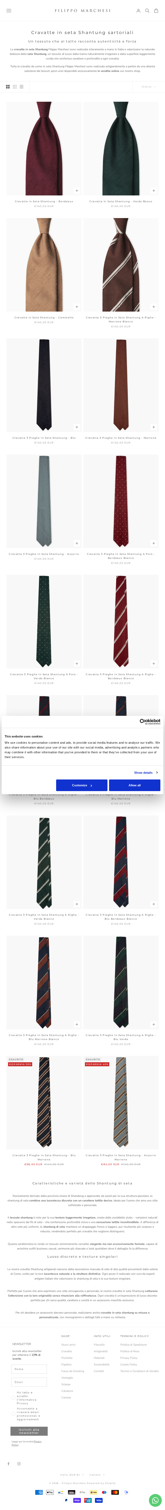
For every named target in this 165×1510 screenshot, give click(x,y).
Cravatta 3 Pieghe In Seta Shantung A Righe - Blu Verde (121, 1037)
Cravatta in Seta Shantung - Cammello (44, 317)
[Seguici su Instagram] (19, 1464)
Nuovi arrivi (68, 1345)
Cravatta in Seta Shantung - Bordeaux (44, 201)
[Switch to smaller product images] (14, 86)
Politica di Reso (129, 1351)
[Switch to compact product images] (21, 86)
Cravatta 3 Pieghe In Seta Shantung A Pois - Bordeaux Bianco (121, 555)
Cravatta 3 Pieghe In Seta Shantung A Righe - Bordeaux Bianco (121, 676)
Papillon (66, 1364)
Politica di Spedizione (133, 1345)
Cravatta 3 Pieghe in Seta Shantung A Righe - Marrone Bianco (121, 319)
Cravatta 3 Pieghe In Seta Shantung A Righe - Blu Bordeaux (44, 796)
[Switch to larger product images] (8, 86)
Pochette (66, 1358)
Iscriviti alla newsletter (29, 1431)
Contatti (99, 1371)
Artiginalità (100, 1351)
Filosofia (99, 1345)
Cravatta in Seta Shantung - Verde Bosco (120, 201)
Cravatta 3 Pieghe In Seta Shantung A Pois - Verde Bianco (44, 676)
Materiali (99, 1358)
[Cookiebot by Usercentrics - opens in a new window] (142, 722)
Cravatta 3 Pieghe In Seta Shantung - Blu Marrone (44, 1157)
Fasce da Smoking (72, 1371)
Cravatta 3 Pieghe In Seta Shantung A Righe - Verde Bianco (44, 916)
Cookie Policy (128, 1364)
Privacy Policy (128, 1358)
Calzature (67, 1391)
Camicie (66, 1397)
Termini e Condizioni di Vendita (139, 1371)
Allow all (135, 785)
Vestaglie (67, 1378)
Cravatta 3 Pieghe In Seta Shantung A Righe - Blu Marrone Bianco (44, 1037)
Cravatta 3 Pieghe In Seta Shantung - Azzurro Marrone (121, 1157)
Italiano (95, 1474)
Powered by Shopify (101, 1483)
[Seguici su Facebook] (8, 1464)
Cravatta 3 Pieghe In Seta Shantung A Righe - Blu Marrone (121, 796)
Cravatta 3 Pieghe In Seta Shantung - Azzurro (44, 553)
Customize (79, 785)
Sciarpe (65, 1384)
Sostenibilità (101, 1364)
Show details (143, 772)
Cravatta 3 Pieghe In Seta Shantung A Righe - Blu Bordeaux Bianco (121, 916)
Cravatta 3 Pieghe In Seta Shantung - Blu (44, 437)
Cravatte (66, 1351)
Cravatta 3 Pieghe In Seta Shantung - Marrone (120, 437)
